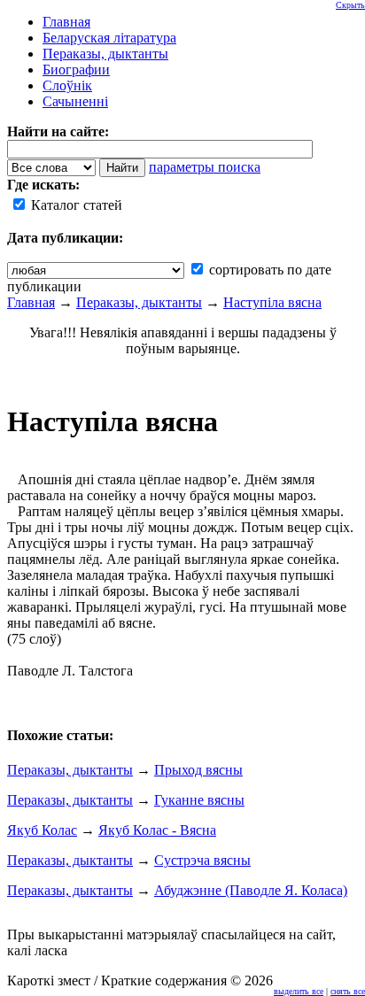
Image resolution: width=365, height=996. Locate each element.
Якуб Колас (42, 830)
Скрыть (350, 5)
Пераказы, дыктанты (139, 302)
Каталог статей (74, 204)
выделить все (298, 991)
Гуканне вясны (199, 799)
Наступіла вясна (272, 302)
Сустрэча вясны (202, 860)
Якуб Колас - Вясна (157, 830)
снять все (347, 991)
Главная (31, 302)
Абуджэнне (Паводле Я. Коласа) (250, 890)
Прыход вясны (198, 769)
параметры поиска (204, 166)
